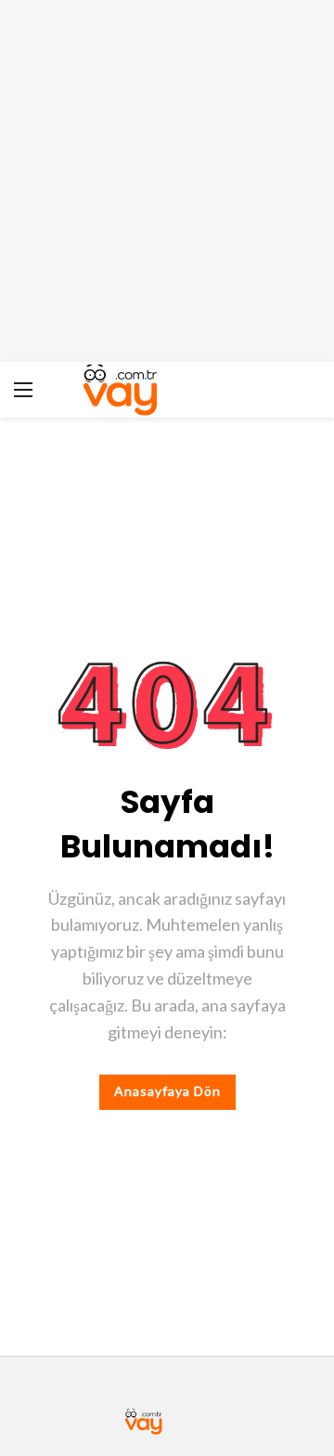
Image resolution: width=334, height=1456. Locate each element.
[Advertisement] (167, 181)
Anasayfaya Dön (167, 1091)
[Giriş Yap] (306, 390)
